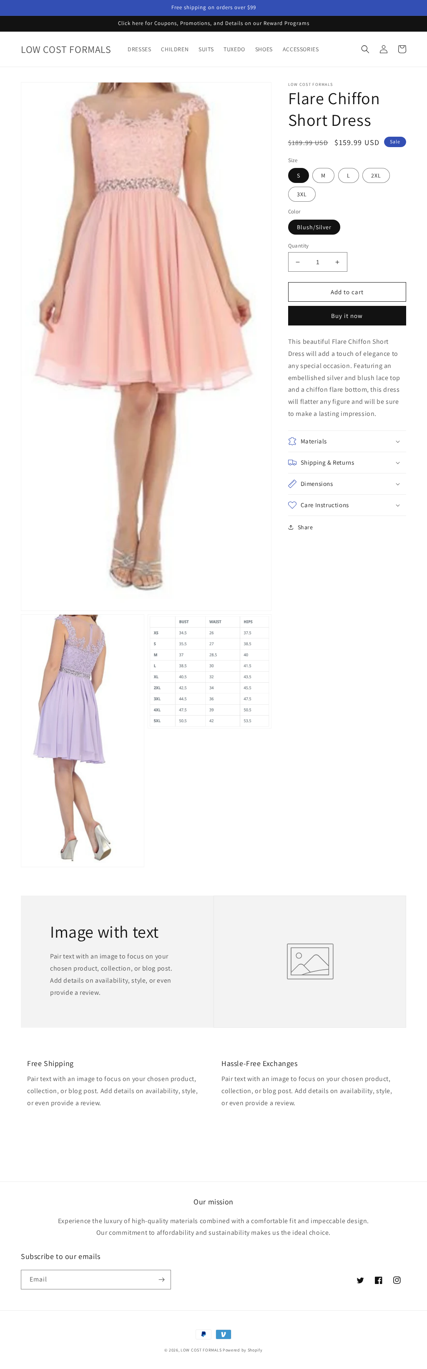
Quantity (298, 245)
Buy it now (347, 316)
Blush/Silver (314, 227)
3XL (302, 194)
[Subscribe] (161, 1279)
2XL (376, 175)
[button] (365, 49)
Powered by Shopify (243, 1350)
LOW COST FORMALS (201, 1350)
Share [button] (305, 527)
